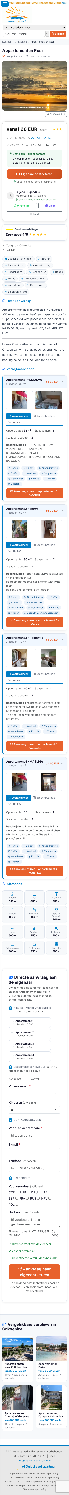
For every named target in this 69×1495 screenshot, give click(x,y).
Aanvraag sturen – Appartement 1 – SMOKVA (36, 493)
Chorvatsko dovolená (21, 1477)
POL (12, 1204)
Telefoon (22, 1161)
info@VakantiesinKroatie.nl (35, 1460)
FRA (22, 1198)
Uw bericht (24, 1212)
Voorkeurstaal (26, 1186)
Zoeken (59, 33)
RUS (33, 1198)
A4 (38, 137)
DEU (35, 1192)
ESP (12, 1198)
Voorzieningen (20, 416)
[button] (34, 232)
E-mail (14, 1144)
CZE (12, 1192)
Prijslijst (16, 422)
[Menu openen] (5, 4)
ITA (45, 1192)
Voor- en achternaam (25, 1128)
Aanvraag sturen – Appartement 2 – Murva (36, 622)
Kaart (36, 214)
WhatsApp (23, 205)
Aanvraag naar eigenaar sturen (35, 1272)
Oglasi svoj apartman (41, 1466)
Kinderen (22, 1102)
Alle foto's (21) (57, 113)
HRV (44, 1198)
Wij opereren (16, 1473)
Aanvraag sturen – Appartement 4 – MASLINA (36, 870)
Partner (32, 1485)
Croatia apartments (35, 1481)
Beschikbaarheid (45, 416)
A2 (32, 137)
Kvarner (6, 41)
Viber (52, 205)
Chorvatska (40, 1477)
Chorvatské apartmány (34, 1489)
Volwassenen (20, 1086)
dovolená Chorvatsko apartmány (41, 1473)
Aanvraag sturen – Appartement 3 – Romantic (36, 746)
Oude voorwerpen (16, 1485)
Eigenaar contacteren (37, 174)
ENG (23, 1192)
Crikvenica (21, 41)
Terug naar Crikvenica (18, 245)
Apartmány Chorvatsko (48, 1485)
